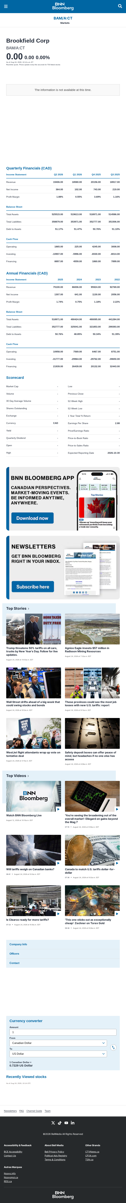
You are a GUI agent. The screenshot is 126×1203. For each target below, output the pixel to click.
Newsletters (10, 1110)
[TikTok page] (60, 1123)
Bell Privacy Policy (54, 1151)
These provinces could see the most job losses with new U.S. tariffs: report (90, 703)
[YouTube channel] (66, 1123)
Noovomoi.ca (11, 1177)
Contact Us (10, 1155)
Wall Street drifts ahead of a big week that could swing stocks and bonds (33, 703)
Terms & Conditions (55, 1159)
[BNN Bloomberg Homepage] (63, 6)
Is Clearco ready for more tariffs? (27, 919)
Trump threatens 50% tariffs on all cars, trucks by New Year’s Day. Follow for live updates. (32, 651)
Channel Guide (34, 1110)
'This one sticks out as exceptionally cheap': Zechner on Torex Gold (88, 921)
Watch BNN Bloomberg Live (24, 815)
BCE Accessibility (13, 1151)
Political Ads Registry (56, 1155)
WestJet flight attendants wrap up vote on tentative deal (33, 754)
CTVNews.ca (92, 1151)
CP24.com (90, 1155)
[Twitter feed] (53, 1123)
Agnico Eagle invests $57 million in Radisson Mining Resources (87, 649)
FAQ (21, 1110)
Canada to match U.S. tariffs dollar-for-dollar (90, 871)
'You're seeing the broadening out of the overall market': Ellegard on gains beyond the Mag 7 (91, 819)
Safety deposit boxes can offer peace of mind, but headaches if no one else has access (90, 756)
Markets (65, 22)
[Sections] (6, 6)
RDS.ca (8, 1181)
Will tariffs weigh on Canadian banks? (30, 869)
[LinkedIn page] (73, 1123)
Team (48, 1110)
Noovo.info (10, 1173)
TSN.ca (89, 1159)
